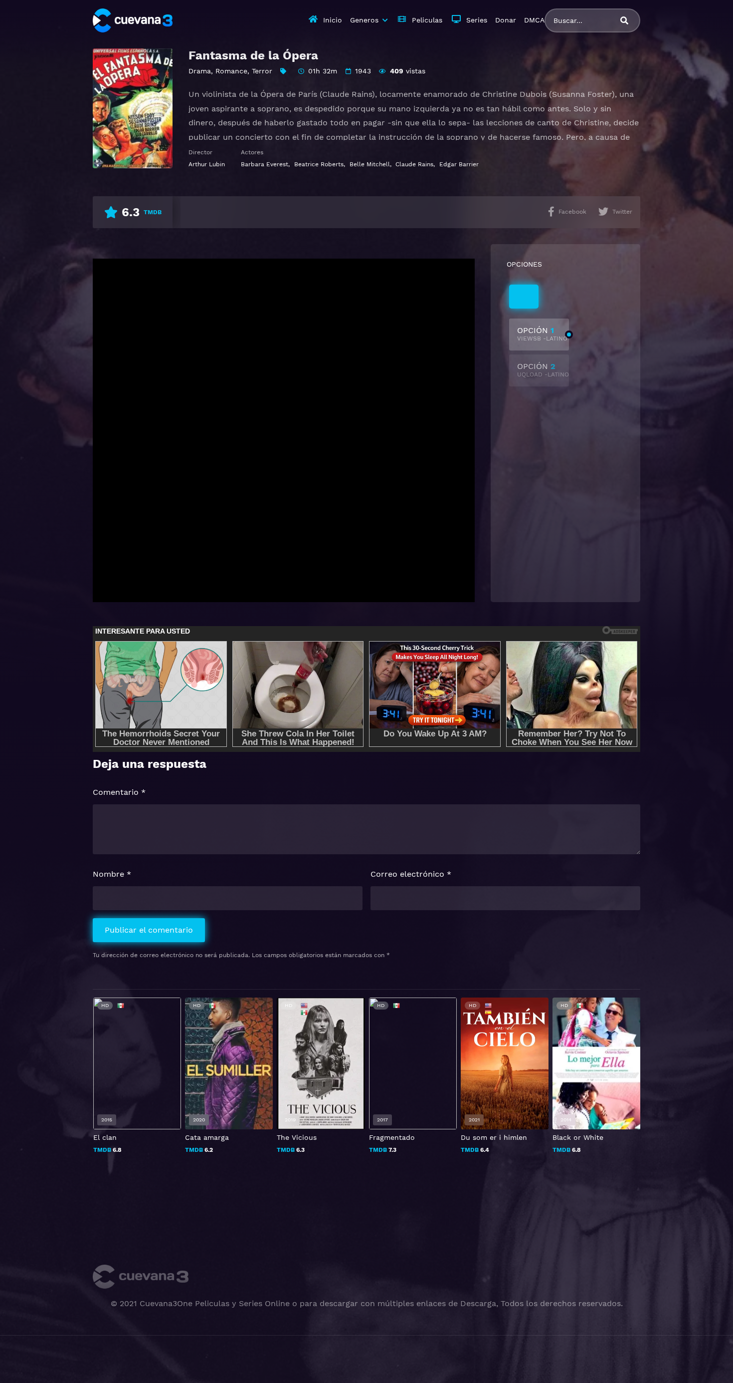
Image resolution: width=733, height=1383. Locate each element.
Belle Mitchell (370, 164)
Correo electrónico (410, 874)
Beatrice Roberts (319, 164)
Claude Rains (414, 164)
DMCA (534, 20)
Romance (231, 71)
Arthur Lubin (206, 164)
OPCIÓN (542, 334)
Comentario (119, 792)
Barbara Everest (264, 164)
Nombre (112, 874)
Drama (199, 71)
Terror (262, 71)
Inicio (332, 20)
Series (476, 20)
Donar (505, 20)
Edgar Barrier (459, 164)
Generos (364, 20)
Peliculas (427, 20)
